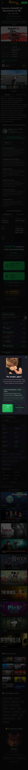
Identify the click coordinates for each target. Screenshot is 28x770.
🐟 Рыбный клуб (7, 408)
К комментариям (19, 408)
